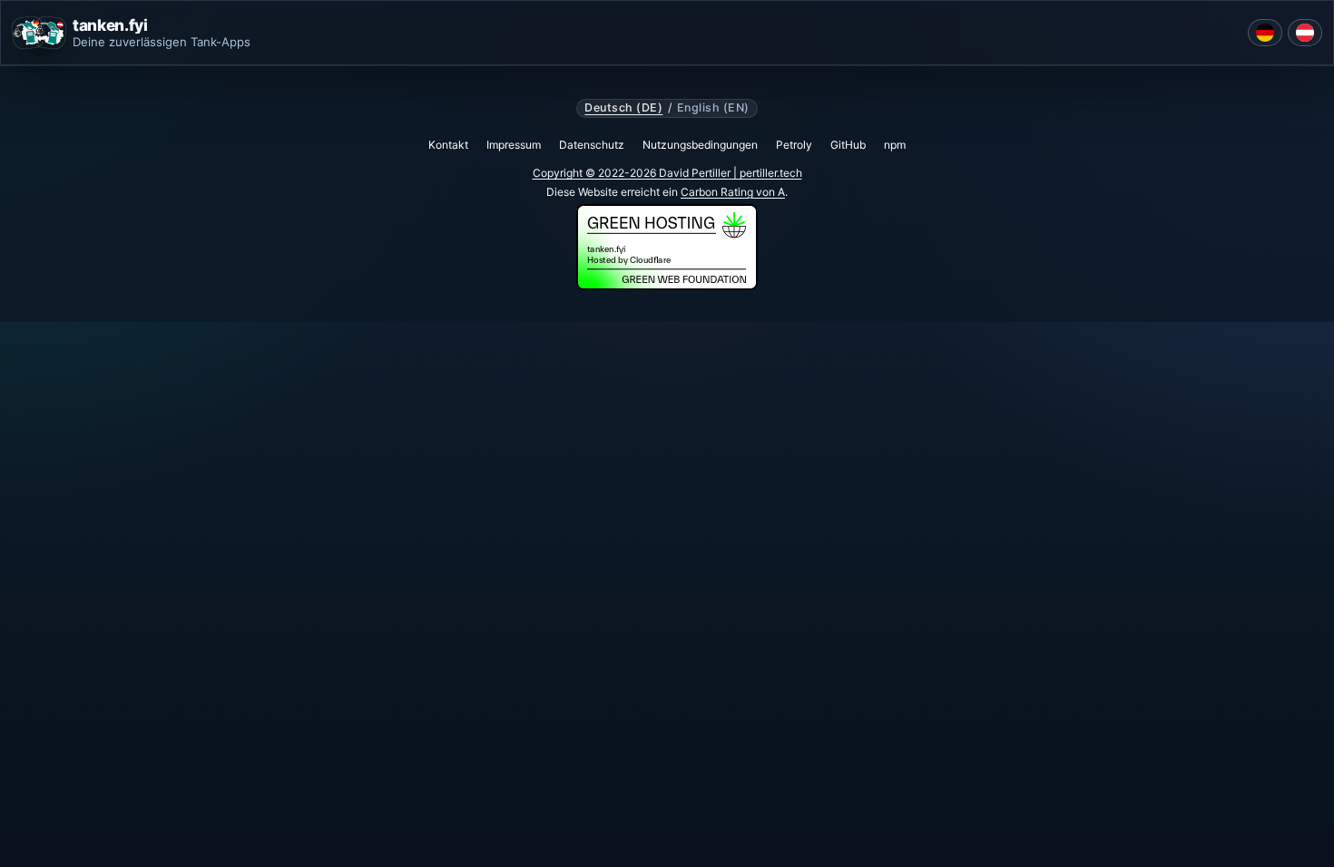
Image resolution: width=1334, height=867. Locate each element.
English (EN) (713, 107)
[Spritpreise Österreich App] (1305, 32)
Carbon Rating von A (733, 192)
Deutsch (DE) (623, 107)
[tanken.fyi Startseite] (39, 33)
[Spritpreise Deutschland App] (1265, 32)
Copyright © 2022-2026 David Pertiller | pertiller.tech (667, 173)
